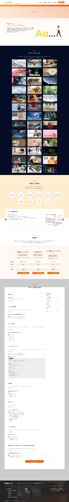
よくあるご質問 (54, 2)
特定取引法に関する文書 (16, 500)
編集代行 (10, 493)
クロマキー (19, 495)
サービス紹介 (40, 2)
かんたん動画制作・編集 (12, 490)
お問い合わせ (61, 2)
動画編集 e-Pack (8, 483)
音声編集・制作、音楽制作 (12, 497)
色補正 (10, 495)
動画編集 (9, 492)
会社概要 (49, 2)
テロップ (18, 493)
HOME (6, 5)
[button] (6, 220)
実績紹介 (44, 2)
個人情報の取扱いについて (7, 500)
